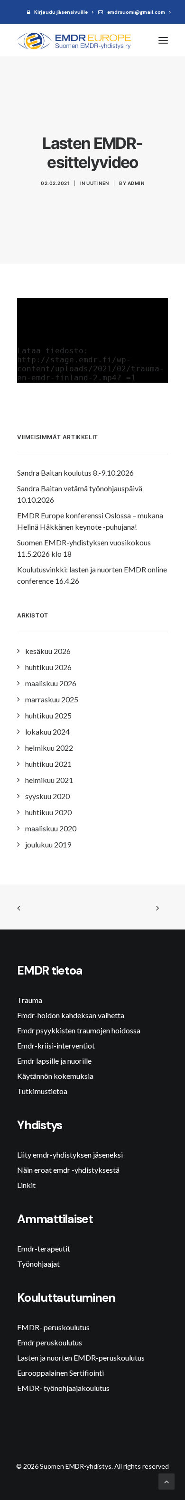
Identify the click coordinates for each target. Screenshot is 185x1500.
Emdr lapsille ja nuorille (54, 1060)
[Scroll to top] (166, 1480)
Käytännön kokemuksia (55, 1075)
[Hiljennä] (148, 375)
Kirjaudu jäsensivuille (61, 12)
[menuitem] (60, 12)
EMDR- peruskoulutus (53, 1327)
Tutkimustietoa (42, 1090)
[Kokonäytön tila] (161, 375)
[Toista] (23, 375)
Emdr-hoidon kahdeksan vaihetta (70, 1015)
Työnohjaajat (38, 1263)
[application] (92, 340)
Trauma (29, 999)
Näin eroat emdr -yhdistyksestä (68, 1169)
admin (136, 183)
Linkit (26, 1184)
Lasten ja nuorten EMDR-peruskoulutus (81, 1357)
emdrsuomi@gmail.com (136, 12)
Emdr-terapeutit (43, 1248)
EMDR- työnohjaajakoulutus (63, 1387)
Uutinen (97, 183)
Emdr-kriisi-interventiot (56, 1045)
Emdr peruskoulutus (49, 1342)
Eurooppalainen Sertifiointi (60, 1372)
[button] (163, 40)
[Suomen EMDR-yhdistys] (76, 40)
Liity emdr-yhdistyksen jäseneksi (70, 1154)
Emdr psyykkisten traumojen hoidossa (78, 1030)
